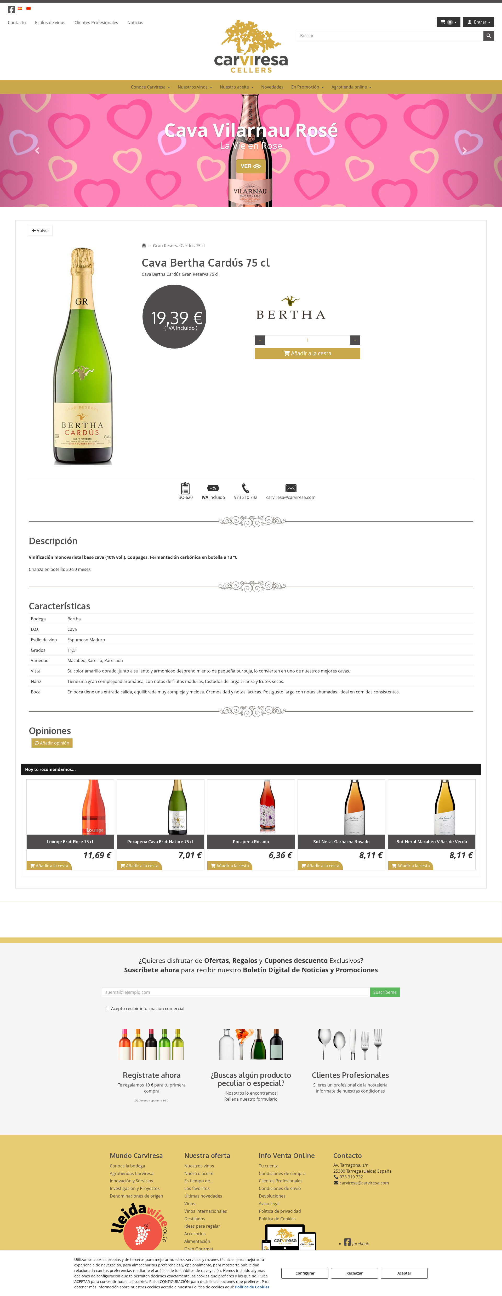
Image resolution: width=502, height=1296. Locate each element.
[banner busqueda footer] (251, 1044)
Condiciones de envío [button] (280, 1188)
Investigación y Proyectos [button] (135, 1188)
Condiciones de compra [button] (282, 1173)
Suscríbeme (385, 992)
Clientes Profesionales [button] (281, 1181)
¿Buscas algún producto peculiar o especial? (251, 1079)
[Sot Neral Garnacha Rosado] (251, 807)
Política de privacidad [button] (280, 1211)
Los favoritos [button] (197, 1188)
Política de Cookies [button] (277, 1219)
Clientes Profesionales (350, 1075)
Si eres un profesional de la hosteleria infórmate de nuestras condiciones (350, 1088)
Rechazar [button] (354, 1273)
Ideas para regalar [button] (202, 1226)
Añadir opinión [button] (54, 743)
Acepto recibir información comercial (147, 1008)
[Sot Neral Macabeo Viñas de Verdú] (341, 807)
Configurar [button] (305, 1273)
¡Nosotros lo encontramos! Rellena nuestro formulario (251, 1096)
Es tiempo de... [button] (198, 1181)
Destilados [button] (194, 1219)
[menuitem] (23, 8)
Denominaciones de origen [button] (136, 1196)
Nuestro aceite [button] (198, 1173)
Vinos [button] (189, 1203)
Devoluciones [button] (272, 1196)
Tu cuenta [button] (268, 1166)
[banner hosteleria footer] (350, 1044)
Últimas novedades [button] (203, 1196)
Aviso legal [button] (269, 1203)
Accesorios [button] (195, 1234)
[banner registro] (151, 1044)
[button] (11, 11)
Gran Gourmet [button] (198, 1249)
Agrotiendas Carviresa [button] (131, 1173)
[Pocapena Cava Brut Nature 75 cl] (70, 807)
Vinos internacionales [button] (205, 1211)
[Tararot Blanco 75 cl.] (432, 807)
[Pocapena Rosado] (160, 807)
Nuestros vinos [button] (199, 1166)
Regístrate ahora (152, 1075)
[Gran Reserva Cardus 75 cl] (81, 354)
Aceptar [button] (404, 1273)
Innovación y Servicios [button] (131, 1181)
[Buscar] (488, 36)
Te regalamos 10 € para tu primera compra (152, 1088)
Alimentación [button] (197, 1241)
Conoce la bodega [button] (127, 1166)
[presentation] (34, 824)
